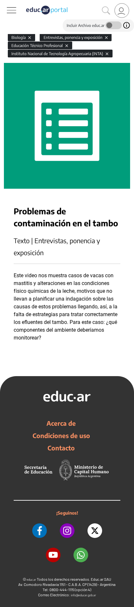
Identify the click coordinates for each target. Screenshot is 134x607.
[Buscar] (106, 10)
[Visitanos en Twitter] (95, 530)
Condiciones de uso (61, 435)
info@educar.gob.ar (83, 595)
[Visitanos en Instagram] (67, 530)
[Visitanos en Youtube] (53, 554)
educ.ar (31, 579)
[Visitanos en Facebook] (39, 530)
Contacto (61, 448)
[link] (121, 10)
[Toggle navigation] (6, 3)
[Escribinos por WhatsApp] (81, 554)
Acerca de (61, 423)
